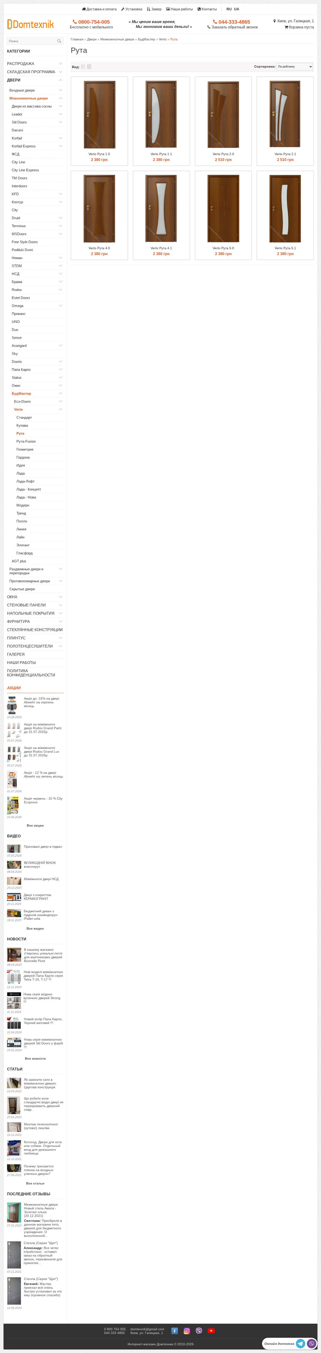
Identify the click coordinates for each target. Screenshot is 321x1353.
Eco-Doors (22, 401)
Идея (20, 465)
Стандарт (24, 417)
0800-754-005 (93, 22)
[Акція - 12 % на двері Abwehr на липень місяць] (14, 780)
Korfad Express (24, 146)
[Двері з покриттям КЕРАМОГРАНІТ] (14, 897)
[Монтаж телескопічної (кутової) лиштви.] (14, 1127)
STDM (17, 266)
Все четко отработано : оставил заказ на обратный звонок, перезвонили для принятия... (43, 1253)
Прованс (19, 314)
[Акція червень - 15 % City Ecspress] (14, 806)
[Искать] (59, 41)
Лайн (20, 537)
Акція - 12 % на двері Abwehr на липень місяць (43, 774)
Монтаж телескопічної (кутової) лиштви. (41, 1126)
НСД (15, 274)
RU (229, 9)
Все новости (35, 1058)
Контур (17, 202)
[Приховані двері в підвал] (14, 849)
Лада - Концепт (28, 489)
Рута (20, 433)
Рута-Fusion (26, 441)
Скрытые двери (22, 589)
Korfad (17, 138)
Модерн (22, 505)
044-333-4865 (233, 22)
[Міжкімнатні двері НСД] (14, 881)
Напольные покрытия (31, 613)
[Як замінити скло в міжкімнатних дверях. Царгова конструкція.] (14, 1083)
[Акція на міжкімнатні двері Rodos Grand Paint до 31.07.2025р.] (14, 730)
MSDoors (19, 234)
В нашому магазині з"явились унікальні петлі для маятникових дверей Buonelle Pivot (43, 955)
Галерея (16, 654)
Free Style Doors (25, 242)
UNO (16, 322)
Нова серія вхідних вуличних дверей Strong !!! (41, 998)
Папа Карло (21, 370)
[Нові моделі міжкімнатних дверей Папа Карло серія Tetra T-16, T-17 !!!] (14, 977)
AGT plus (19, 561)
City (15, 210)
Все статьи (35, 1183)
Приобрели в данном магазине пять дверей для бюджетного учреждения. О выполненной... (43, 1220)
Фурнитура (18, 622)
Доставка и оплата (101, 9)
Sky (15, 354)
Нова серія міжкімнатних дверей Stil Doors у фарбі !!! (43, 1043)
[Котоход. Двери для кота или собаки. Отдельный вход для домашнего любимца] (14, 1148)
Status (17, 377)
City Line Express (25, 170)
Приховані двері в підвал (43, 846)
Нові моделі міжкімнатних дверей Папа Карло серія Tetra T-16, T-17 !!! (43, 975)
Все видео (35, 928)
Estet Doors (21, 298)
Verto (18, 409)
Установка (133, 9)
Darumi (17, 130)
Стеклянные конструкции (35, 630)
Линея (21, 529)
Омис (16, 385)
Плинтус (16, 638)
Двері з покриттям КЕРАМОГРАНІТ (37, 897)
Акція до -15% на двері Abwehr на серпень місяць (41, 702)
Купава (22, 425)
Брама (17, 282)
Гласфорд (24, 553)
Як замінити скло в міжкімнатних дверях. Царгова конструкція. (40, 1083)
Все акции (35, 825)
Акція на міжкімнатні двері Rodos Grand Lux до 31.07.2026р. (41, 751)
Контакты (209, 9)
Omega (17, 306)
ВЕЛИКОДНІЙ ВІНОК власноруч (40, 864)
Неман (17, 258)
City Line (18, 162)
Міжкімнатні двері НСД (41, 879)
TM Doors (19, 178)
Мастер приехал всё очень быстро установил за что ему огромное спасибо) (43, 1287)
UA (236, 9)
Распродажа (20, 64)
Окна (12, 597)
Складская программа (31, 72)
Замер (155, 9)
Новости (16, 939)
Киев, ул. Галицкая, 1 (295, 21)
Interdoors (19, 186)
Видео (14, 836)
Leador (17, 114)
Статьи (15, 1069)
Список (89, 67)
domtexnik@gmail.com (147, 1329)
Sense (17, 338)
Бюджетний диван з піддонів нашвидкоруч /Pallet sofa (40, 914)
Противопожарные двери (29, 581)
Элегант (23, 545)
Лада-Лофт (25, 481)
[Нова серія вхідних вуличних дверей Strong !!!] (14, 1001)
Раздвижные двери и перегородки (26, 571)
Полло (21, 521)
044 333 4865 (114, 1333)
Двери (13, 80)
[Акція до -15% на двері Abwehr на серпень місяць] (14, 706)
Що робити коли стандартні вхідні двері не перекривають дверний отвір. (43, 1104)
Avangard (19, 346)
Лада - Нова (26, 497)
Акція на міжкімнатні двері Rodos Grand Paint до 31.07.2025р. (42, 728)
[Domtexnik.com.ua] (30, 24)
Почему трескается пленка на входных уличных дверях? (39, 1170)
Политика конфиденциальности (31, 673)
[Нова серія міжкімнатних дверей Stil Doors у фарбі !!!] (14, 1043)
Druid (16, 218)
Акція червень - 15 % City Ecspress (43, 800)
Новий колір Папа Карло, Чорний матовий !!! (43, 1021)
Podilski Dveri (22, 250)
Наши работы (181, 9)
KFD (15, 194)
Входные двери (22, 90)
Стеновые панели (26, 605)
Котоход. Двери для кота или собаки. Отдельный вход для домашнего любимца (43, 1147)
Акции (14, 688)
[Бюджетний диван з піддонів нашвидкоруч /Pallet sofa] (14, 913)
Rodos (17, 290)
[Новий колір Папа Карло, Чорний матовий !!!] (14, 1023)
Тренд (21, 513)
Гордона (23, 457)
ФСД (15, 154)
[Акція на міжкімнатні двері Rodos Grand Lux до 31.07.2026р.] (14, 754)
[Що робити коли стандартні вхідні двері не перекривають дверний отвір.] (14, 1105)
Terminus (19, 226)
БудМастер (21, 393)
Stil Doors (19, 122)
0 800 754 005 (115, 1329)
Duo (15, 330)
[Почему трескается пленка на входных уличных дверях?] (14, 1168)
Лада (20, 473)
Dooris (17, 362)
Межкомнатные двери (28, 98)
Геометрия (24, 449)
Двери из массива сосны (32, 106)
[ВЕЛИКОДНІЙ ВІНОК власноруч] (14, 865)
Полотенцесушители (30, 646)
